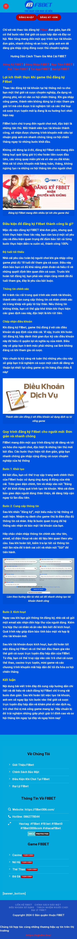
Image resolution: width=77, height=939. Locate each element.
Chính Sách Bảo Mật (48, 905)
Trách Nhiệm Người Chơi (52, 907)
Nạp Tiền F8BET (62, 64)
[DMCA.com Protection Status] (38, 833)
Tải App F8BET (40, 69)
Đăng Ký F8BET (13, 64)
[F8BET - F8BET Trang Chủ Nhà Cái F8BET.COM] (38, 6)
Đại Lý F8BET (60, 69)
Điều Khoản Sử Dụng (21, 907)
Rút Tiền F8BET (18, 69)
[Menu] (6, 6)
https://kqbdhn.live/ (38, 935)
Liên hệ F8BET (23, 905)
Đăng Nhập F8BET (37, 64)
